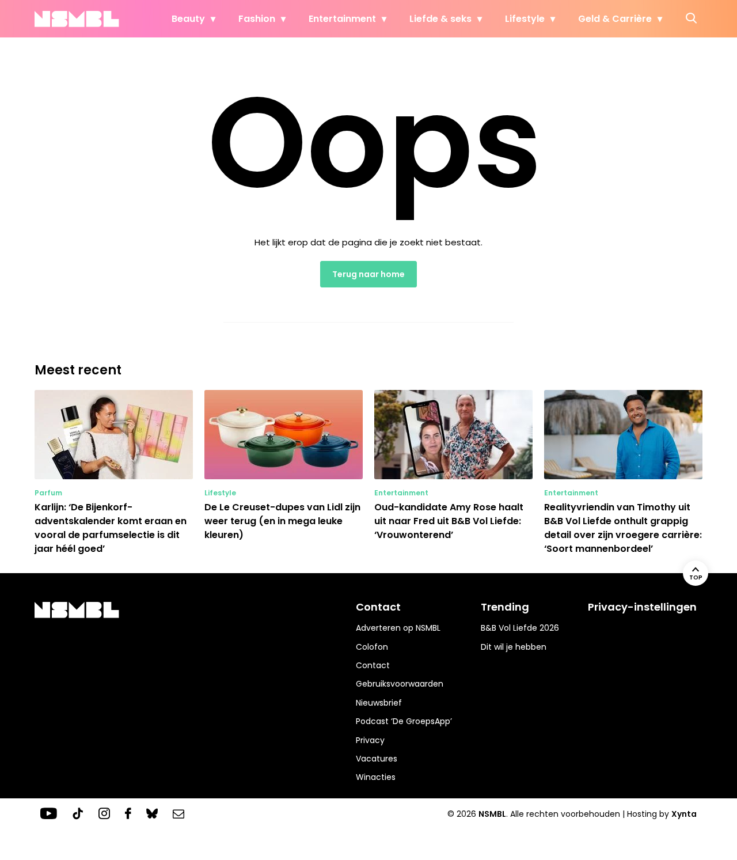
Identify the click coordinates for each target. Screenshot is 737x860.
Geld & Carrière (615, 18)
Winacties (376, 777)
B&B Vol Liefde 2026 (520, 628)
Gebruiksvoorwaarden (399, 683)
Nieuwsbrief (379, 703)
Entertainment (342, 18)
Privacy (370, 740)
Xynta (684, 814)
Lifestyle (525, 18)
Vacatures (376, 758)
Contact (373, 665)
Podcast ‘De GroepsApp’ (404, 721)
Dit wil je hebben (513, 647)
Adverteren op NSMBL (398, 628)
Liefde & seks (440, 18)
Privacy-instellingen (642, 607)
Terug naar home (368, 274)
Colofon (372, 647)
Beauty (188, 18)
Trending (505, 607)
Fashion (256, 18)
